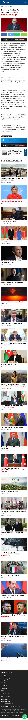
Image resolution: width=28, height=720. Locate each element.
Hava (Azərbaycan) (5, 679)
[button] (24, 34)
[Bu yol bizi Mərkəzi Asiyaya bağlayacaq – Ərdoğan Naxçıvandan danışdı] (14, 25)
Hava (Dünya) (4, 680)
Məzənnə (3, 682)
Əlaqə (2, 690)
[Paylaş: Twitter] (11, 34)
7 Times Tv (3, 675)
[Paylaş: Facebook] (4, 34)
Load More (14, 666)
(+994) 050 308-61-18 (8, 703)
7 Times (7, 706)
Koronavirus (4, 677)
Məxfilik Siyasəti (5, 693)
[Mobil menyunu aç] (25, 2)
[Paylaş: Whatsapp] (17, 34)
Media (2, 692)
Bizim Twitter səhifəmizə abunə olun (15, 140)
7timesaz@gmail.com (8, 699)
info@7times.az (6, 701)
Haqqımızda (4, 688)
